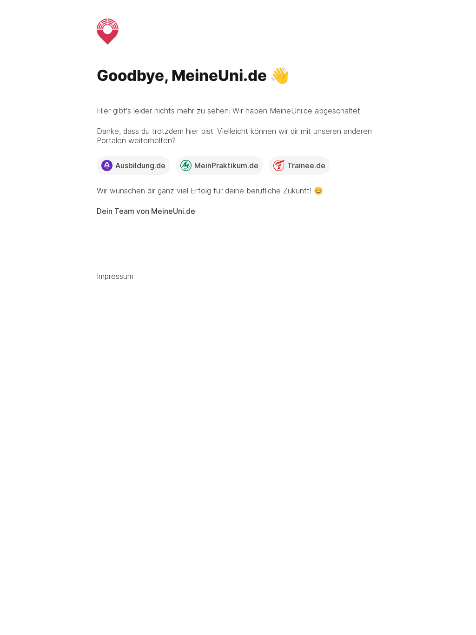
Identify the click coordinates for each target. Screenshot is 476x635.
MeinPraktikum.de (226, 165)
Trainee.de (306, 165)
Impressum (115, 276)
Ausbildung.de (140, 165)
